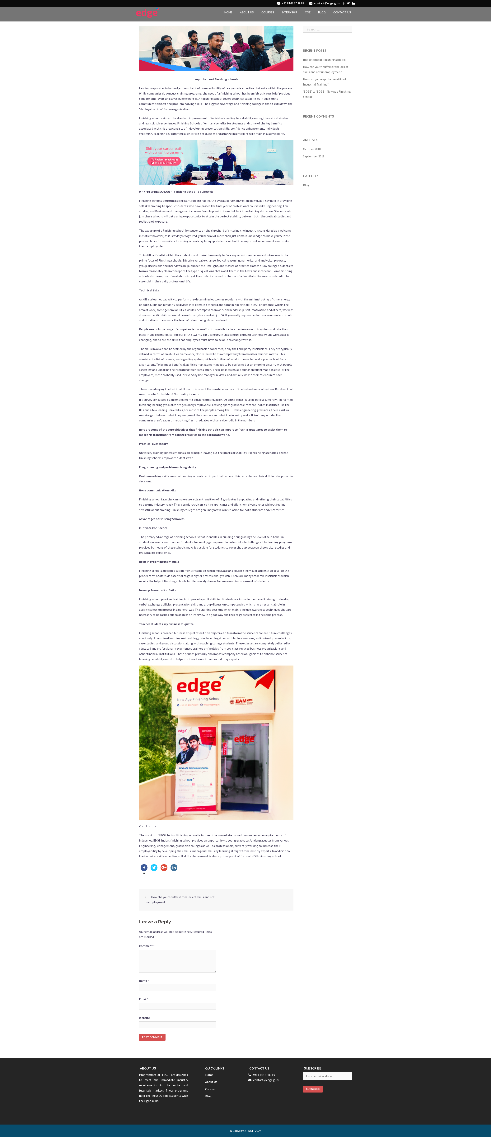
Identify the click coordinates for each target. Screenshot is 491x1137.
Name (144, 980)
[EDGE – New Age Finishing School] (148, 12)
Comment (147, 946)
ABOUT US (247, 12)
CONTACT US (342, 12)
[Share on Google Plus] (164, 870)
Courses (210, 1089)
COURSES (267, 12)
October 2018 (312, 149)
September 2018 (314, 156)
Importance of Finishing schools (324, 60)
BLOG (322, 12)
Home (209, 1075)
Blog (306, 185)
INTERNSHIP (289, 12)
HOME (228, 12)
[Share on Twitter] (154, 870)
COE (308, 12)
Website (144, 1018)
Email (143, 999)
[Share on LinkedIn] (174, 870)
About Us (211, 1082)
